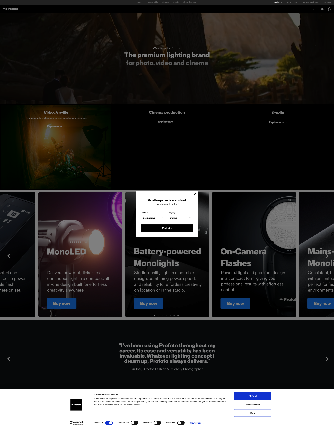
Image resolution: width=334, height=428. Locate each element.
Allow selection (253, 404)
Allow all (253, 396)
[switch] (134, 423)
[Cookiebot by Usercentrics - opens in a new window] (76, 423)
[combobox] (153, 218)
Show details (195, 423)
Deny (252, 413)
